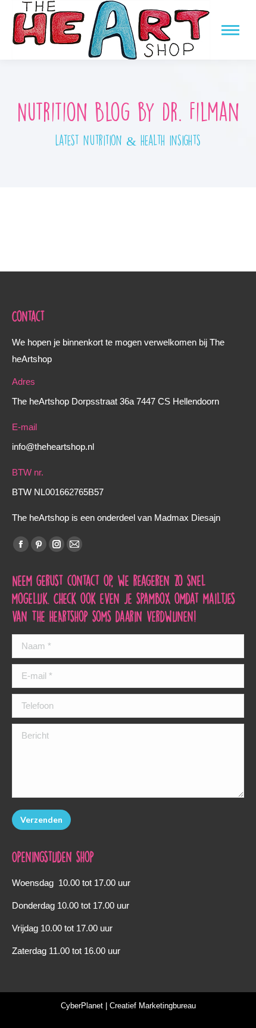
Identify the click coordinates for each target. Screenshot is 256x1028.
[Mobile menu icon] (230, 30)
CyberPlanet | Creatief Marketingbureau (128, 1005)
